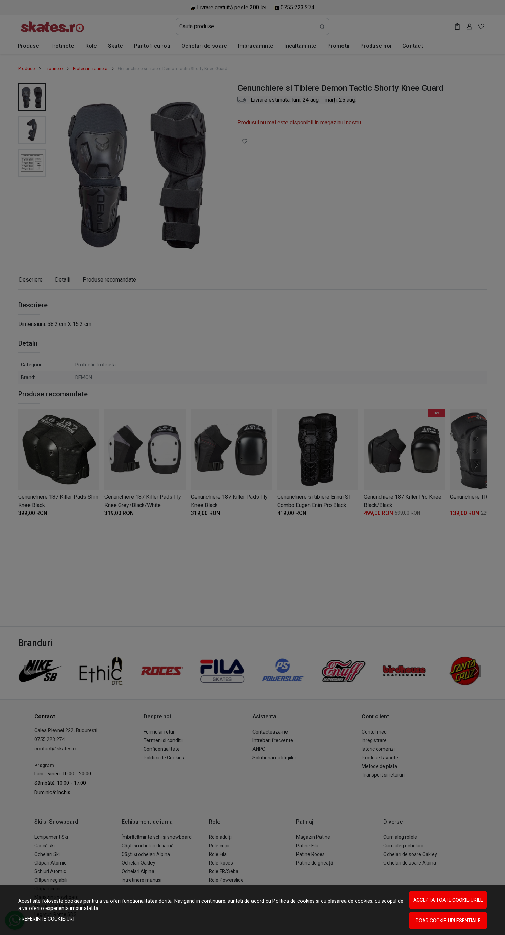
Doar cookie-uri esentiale (448, 920)
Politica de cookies (293, 901)
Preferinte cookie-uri (46, 919)
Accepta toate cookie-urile (448, 900)
